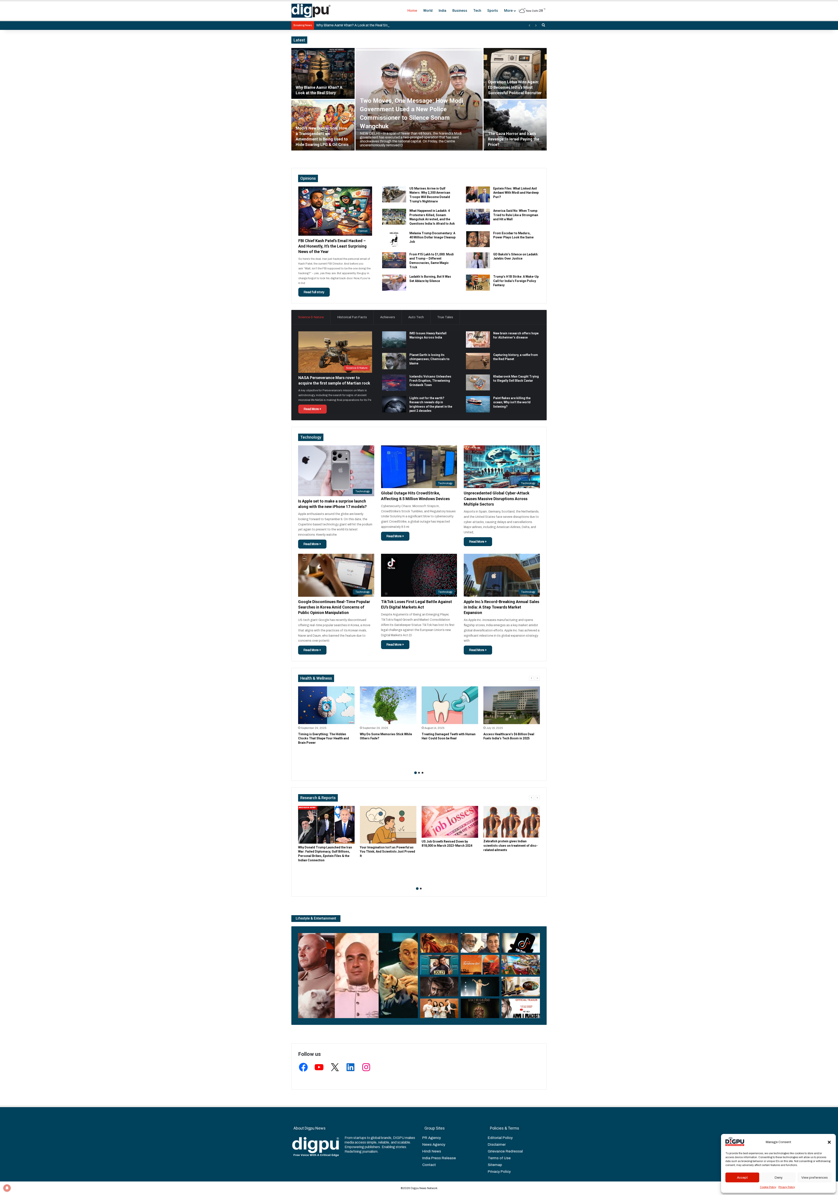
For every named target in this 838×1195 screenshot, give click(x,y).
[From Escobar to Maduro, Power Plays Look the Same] (478, 239)
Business (459, 11)
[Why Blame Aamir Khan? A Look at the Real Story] (323, 73)
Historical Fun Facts (352, 317)
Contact (429, 1165)
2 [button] (419, 773)
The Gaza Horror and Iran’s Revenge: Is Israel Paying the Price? (513, 139)
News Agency (433, 1144)
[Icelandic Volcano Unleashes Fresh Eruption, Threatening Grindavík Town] (394, 382)
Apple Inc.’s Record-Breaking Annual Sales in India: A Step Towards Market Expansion (501, 607)
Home (412, 11)
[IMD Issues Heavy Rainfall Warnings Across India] (394, 339)
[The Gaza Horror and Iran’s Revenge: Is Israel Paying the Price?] (515, 125)
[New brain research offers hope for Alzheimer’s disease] (478, 339)
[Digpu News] (311, 10)
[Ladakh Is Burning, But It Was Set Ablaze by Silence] (394, 283)
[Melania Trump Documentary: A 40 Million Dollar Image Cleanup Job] (394, 239)
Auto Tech (416, 317)
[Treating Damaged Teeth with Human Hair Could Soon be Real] (450, 705)
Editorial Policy (500, 1138)
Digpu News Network (424, 1188)
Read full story (314, 292)
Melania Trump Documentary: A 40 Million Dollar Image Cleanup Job (432, 237)
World (428, 11)
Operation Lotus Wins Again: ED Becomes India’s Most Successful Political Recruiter (515, 87)
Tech (477, 11)
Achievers (387, 317)
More (508, 11)
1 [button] (415, 772)
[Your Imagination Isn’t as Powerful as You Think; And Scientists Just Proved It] (388, 825)
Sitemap (495, 1165)
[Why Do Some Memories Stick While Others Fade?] (388, 705)
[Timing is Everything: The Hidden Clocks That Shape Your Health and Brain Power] (326, 705)
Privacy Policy (786, 1187)
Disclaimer (497, 1144)
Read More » (312, 409)
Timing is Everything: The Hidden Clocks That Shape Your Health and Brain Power (323, 738)
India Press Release (439, 1158)
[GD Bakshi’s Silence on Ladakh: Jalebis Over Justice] (478, 260)
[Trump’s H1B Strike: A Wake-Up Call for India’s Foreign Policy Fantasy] (478, 283)
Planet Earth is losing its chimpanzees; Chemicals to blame (429, 359)
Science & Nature (311, 317)
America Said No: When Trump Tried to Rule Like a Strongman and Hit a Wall (515, 215)
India (442, 11)
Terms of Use (499, 1158)
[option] (419, 99)
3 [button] (422, 773)
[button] (829, 1142)
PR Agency (431, 1138)
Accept (742, 1177)
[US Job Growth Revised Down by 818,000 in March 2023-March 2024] (450, 822)
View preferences (814, 1177)
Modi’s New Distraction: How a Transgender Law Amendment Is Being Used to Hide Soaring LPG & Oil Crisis (399, 25)
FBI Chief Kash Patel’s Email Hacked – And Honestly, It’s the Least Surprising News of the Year (332, 246)
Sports (492, 11)
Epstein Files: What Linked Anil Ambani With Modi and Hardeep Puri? (516, 193)
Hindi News (431, 1151)
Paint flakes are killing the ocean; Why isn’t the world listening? (512, 402)
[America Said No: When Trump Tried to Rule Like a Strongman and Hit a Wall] (478, 217)
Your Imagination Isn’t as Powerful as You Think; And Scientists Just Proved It (387, 852)
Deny (778, 1177)
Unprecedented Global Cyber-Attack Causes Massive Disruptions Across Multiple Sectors (496, 498)
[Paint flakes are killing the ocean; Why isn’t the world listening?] (478, 404)
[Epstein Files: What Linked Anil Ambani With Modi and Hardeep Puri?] (478, 194)
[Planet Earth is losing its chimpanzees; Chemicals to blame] (394, 361)
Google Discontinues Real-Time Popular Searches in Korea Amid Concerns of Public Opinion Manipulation (334, 607)
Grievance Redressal (505, 1151)
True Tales (445, 317)
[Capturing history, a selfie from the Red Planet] (478, 361)
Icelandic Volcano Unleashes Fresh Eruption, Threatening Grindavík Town (430, 381)
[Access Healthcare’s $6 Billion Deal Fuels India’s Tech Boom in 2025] (511, 705)
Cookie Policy (768, 1187)
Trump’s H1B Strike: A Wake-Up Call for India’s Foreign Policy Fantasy (516, 281)
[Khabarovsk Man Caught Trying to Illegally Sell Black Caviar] (478, 382)
